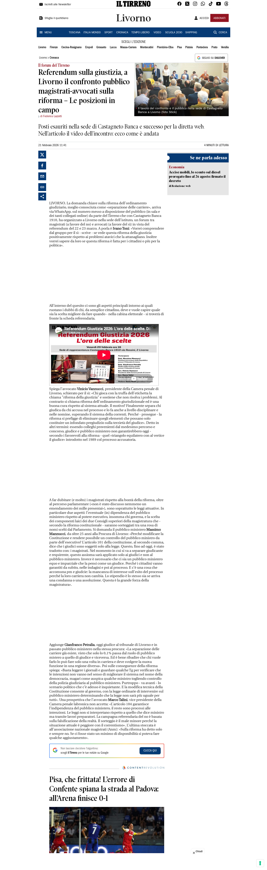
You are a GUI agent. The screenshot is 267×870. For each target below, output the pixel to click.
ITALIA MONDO (92, 32)
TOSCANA (74, 32)
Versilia (225, 47)
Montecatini (146, 47)
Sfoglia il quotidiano (56, 18)
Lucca (113, 47)
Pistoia (189, 47)
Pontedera (202, 47)
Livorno (42, 47)
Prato (214, 47)
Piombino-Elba (165, 47)
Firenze (54, 47)
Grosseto (101, 47)
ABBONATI (219, 18)
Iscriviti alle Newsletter (58, 4)
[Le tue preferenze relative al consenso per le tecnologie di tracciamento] (260, 863)
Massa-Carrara (128, 47)
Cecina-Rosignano (71, 47)
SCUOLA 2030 (173, 32)
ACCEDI (204, 18)
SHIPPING (191, 32)
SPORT (108, 32)
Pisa (179, 47)
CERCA (223, 32)
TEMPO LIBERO (140, 32)
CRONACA (122, 32)
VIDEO (157, 32)
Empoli (89, 47)
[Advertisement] (78, 175)
